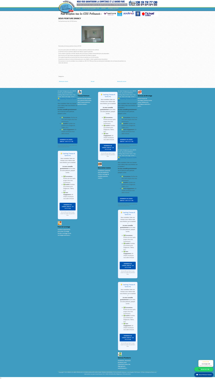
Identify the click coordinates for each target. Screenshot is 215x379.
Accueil (92, 81)
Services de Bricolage (145, 96)
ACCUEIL (78, 8)
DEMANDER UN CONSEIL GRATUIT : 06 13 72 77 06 (66, 140)
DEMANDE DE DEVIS (113, 8)
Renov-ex (153, 372)
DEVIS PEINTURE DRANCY (69, 18)
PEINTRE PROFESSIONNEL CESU (90, 8)
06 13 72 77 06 (203, 369)
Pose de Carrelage (64, 227)
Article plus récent (63, 81)
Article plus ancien (121, 81)
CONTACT (103, 8)
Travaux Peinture (83, 96)
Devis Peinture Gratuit (203, 374)
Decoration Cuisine (104, 168)
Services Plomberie (124, 358)
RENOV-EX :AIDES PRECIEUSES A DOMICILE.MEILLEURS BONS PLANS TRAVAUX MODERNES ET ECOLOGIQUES (95, 372)
